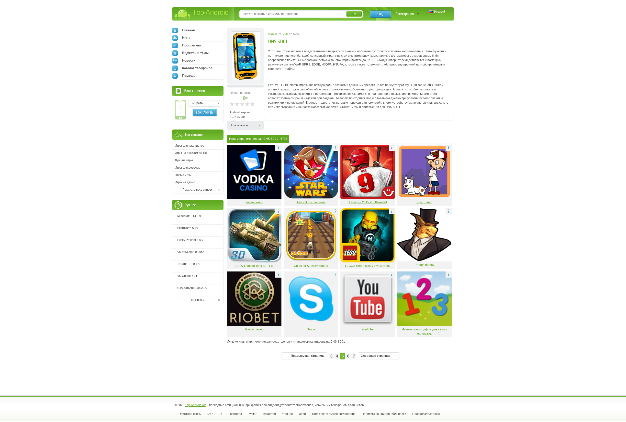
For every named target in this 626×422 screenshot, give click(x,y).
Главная (188, 30)
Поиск (354, 14)
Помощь (188, 75)
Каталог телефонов (197, 68)
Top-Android (202, 14)
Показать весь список (197, 189)
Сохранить (204, 112)
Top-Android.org (196, 405)
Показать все (239, 125)
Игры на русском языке (191, 153)
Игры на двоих (185, 182)
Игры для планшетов (189, 145)
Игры (186, 38)
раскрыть (197, 300)
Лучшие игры (184, 160)
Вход (381, 14)
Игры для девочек (187, 167)
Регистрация (404, 14)
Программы (191, 45)
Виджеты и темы (195, 53)
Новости (188, 60)
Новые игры (183, 175)
